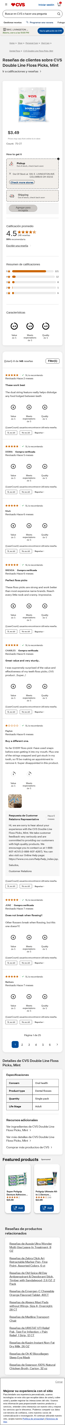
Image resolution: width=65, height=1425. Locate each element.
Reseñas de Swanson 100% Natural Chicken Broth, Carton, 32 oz (32, 1366)
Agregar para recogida (23, 209)
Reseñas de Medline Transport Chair (29, 1318)
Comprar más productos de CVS (27, 1147)
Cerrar (59, 1382)
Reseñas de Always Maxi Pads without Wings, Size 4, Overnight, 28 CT (31, 1305)
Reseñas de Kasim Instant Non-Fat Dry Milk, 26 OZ (32, 1344)
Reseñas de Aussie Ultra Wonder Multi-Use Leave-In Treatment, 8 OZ (30, 1247)
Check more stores (22, 182)
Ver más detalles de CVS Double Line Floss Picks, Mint (30, 1138)
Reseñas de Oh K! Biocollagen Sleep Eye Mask (29, 1355)
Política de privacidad (33, 1419)
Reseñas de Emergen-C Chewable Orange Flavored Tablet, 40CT (31, 1293)
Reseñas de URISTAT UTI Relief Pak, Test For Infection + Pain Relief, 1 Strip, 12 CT (29, 1331)
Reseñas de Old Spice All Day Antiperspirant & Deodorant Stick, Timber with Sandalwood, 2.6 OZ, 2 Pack (32, 1278)
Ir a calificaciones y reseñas (20, 71)
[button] (8, 1044)
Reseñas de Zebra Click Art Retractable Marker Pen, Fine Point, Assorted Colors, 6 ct (28, 1261)
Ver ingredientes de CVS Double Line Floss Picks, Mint (30, 1128)
